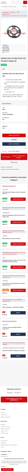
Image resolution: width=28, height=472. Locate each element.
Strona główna (5, 12)
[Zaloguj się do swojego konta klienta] (13, 2)
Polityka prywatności (5, 428)
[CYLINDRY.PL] (4, 2)
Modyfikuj (3, 466)
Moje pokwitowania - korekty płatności (9, 445)
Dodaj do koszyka (14, 135)
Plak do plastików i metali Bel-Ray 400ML (13, 307)
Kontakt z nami (4, 431)
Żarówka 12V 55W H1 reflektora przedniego (13, 350)
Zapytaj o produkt (14, 144)
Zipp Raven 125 (6, 14)
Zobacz (18, 312)
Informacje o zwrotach (5, 426)
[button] (25, 2)
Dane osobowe (4, 440)
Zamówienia (3, 442)
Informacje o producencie (6, 167)
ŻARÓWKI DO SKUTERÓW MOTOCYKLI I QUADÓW (13, 347)
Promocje (3, 412)
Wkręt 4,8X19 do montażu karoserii (11, 238)
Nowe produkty (4, 414)
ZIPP (18, 12)
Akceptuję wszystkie (7, 469)
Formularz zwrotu (4, 433)
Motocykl (13, 12)
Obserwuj (14, 139)
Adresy (2, 447)
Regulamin (3, 424)
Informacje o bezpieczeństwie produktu (10, 169)
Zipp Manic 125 (6, 212)
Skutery (5, 235)
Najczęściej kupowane (5, 417)
